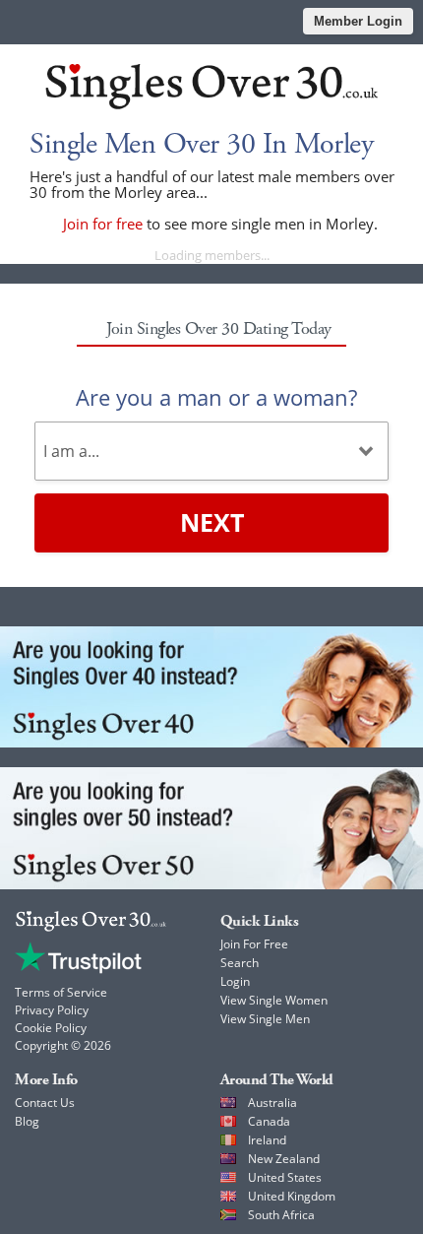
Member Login (358, 21)
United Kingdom (291, 1196)
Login (235, 981)
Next (212, 522)
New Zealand (284, 1158)
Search (239, 962)
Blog (27, 1121)
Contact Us (45, 1102)
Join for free (103, 223)
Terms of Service (61, 992)
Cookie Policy (51, 1027)
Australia (272, 1102)
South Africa (281, 1214)
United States (285, 1177)
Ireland (267, 1140)
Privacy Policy (52, 1010)
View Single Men (265, 1018)
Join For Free (254, 944)
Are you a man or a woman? (216, 397)
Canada (269, 1121)
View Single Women (274, 1000)
